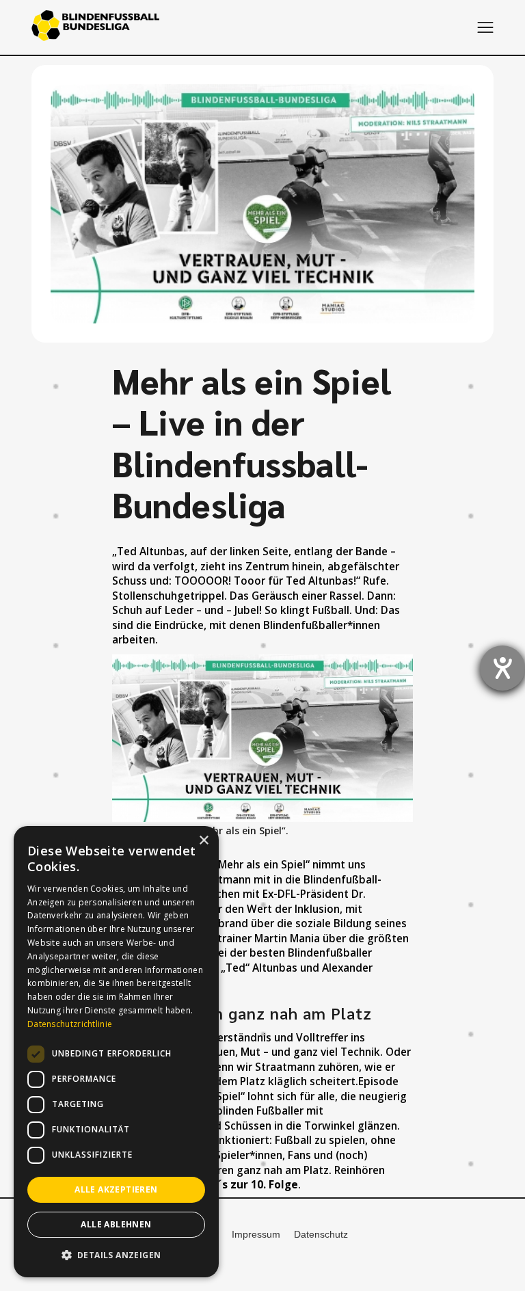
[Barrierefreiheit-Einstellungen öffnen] (502, 668)
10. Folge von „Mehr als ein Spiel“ (227, 864)
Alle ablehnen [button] (116, 1224)
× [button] (203, 841)
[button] (485, 27)
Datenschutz (321, 1234)
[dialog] (116, 1051)
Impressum (256, 1234)
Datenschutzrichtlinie (69, 1024)
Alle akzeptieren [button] (116, 1189)
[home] (95, 27)
